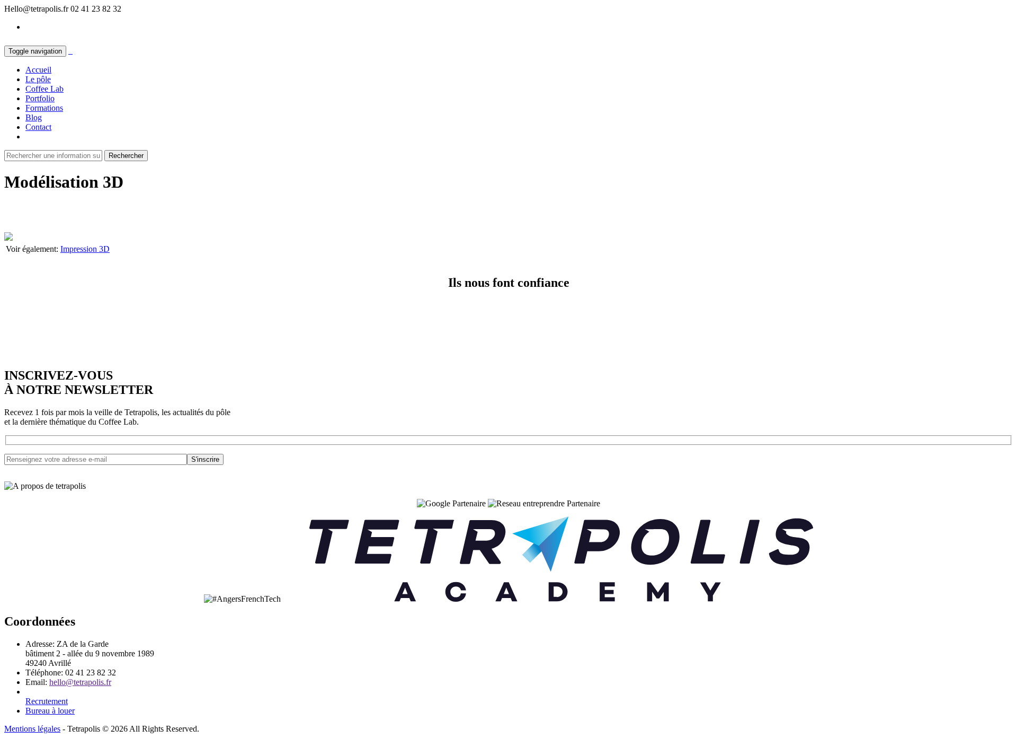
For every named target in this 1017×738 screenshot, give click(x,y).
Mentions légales (32, 728)
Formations (44, 107)
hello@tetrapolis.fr (80, 682)
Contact (38, 126)
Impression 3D (85, 248)
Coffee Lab (44, 88)
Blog (33, 117)
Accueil (38, 69)
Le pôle (38, 79)
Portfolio (40, 98)
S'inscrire (205, 459)
